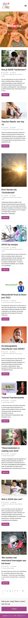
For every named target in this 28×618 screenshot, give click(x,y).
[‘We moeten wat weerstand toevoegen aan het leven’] (14, 543)
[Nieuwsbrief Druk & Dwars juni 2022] (14, 284)
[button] (25, 5)
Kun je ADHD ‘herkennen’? (13, 69)
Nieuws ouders (19, 129)
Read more (5, 94)
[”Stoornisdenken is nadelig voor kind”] (14, 436)
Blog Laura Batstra (7, 129)
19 (23, 591)
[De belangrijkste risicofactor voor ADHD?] (14, 334)
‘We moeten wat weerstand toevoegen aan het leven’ (13, 560)
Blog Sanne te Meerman (8, 74)
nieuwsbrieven (18, 302)
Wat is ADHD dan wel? (11, 499)
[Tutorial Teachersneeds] (14, 388)
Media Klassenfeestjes (8, 197)
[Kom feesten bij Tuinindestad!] (14, 170)
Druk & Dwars (10, 615)
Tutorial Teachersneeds (12, 397)
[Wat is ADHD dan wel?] (14, 488)
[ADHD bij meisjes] (14, 233)
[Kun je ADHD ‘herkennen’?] (14, 58)
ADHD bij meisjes (9, 244)
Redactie (14, 72)
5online (23, 615)
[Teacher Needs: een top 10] (14, 110)
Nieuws (16, 74)
